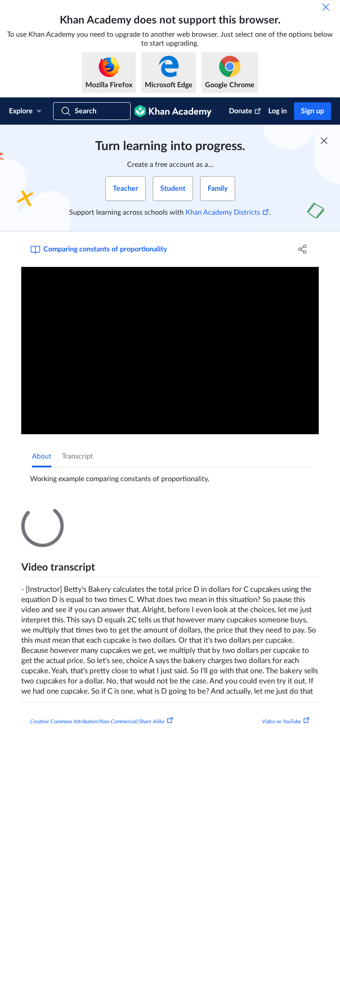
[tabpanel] (170, 475)
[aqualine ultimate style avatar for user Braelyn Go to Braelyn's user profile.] (48, 651)
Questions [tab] (57, 512)
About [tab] (41, 456)
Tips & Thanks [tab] (105, 512)
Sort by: (207, 617)
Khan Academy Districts (222, 212)
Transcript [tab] (77, 456)
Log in (277, 111)
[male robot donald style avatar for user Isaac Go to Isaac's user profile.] (48, 858)
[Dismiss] (326, 7)
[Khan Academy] (173, 111)
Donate (240, 111)
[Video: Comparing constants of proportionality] (170, 350)
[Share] (303, 249)
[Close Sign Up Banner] (324, 141)
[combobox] (262, 617)
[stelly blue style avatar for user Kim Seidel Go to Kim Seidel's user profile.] (78, 716)
